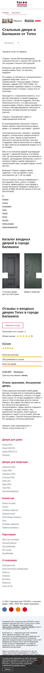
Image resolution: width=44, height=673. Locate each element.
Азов (4, 210)
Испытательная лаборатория (15, 569)
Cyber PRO (7, 470)
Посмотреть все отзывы (12, 331)
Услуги (5, 506)
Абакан (5, 199)
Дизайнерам (7, 553)
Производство (8, 565)
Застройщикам (8, 546)
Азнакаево (6, 206)
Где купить (16, 13)
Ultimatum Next (8, 467)
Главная (5, 13)
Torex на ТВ (7, 586)
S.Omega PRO (8, 477)
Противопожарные (10, 491)
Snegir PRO (7, 444)
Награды (6, 575)
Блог (4, 520)
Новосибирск (7, 627)
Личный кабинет (9, 543)
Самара (32, 627)
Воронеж (16, 627)
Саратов (24, 627)
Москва (16, 625)
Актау (4, 217)
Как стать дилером (10, 539)
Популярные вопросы (11, 517)
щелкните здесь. (19, 665)
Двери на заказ (9, 503)
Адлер (5, 203)
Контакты (6, 579)
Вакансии (6, 582)
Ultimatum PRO (8, 474)
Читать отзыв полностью (13, 428)
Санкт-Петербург (25, 625)
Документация (8, 513)
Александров (8, 224)
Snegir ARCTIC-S (9, 451)
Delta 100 (6, 481)
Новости (6, 572)
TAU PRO (6, 488)
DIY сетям (6, 550)
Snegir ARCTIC (8, 448)
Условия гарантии (10, 510)
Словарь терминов (10, 524)
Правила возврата (10, 527)
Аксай (4, 213)
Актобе (5, 220)
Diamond (6, 455)
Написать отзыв (13, 325)
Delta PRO (6, 484)
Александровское (9, 227)
